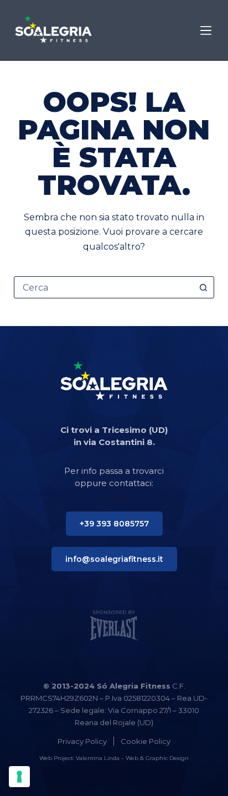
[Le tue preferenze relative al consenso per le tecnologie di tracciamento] (19, 776)
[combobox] (103, 287)
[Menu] (205, 30)
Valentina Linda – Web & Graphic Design (132, 758)
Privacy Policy (82, 741)
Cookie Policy (145, 741)
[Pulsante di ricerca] (203, 287)
